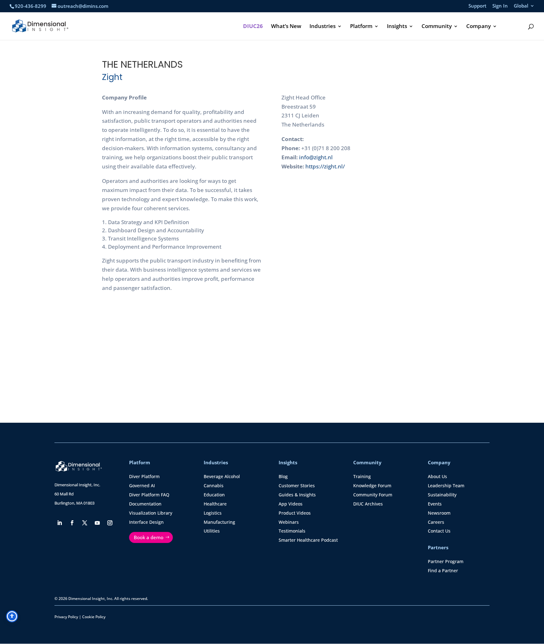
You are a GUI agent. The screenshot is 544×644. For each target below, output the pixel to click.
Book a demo (148, 537)
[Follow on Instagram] (110, 523)
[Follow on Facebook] (72, 523)
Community (437, 27)
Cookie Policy (93, 616)
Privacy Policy (66, 616)
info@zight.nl (316, 157)
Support (477, 6)
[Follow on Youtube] (97, 523)
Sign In (500, 6)
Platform (361, 27)
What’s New (286, 27)
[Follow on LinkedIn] (59, 523)
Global (521, 6)
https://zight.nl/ (325, 166)
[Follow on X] (85, 523)
